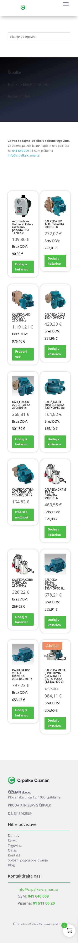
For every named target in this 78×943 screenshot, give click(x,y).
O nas (12, 850)
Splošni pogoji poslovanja (28, 860)
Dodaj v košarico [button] (21, 267)
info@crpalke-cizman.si (24, 155)
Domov (13, 835)
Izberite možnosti (22, 514)
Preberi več (21, 354)
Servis (12, 840)
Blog (11, 865)
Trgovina (15, 845)
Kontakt (14, 855)
